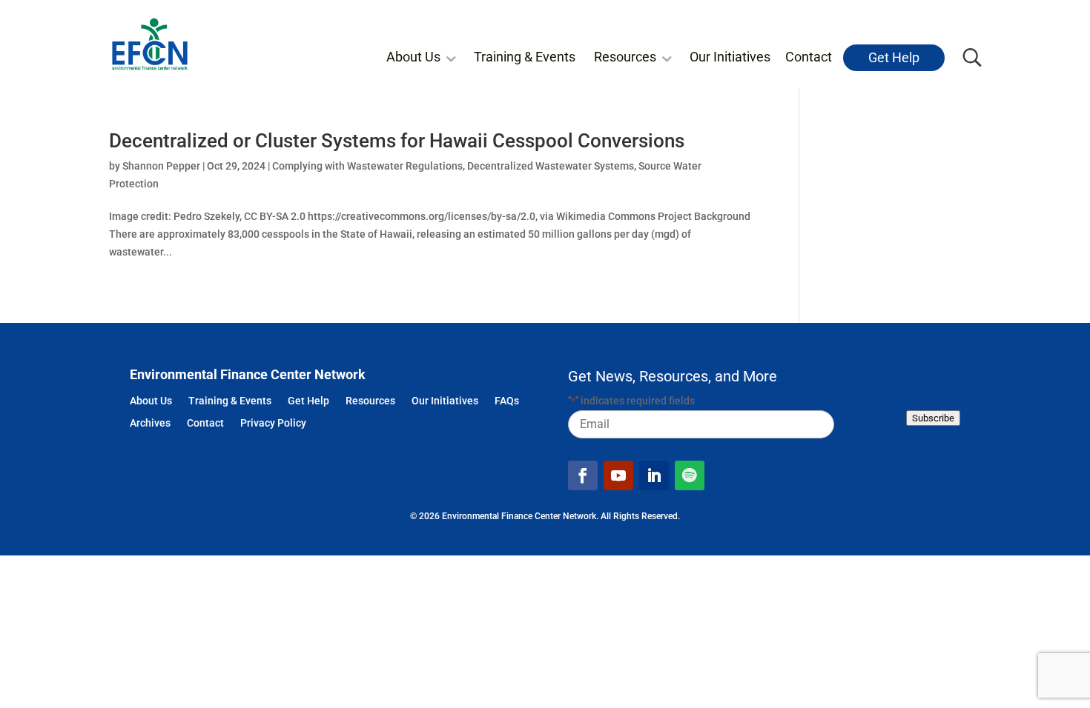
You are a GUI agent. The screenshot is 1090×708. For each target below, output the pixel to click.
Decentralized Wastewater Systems (550, 166)
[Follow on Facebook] (583, 475)
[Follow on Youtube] (618, 475)
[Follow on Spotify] (689, 475)
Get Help (893, 57)
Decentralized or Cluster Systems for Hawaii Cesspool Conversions (396, 140)
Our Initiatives (730, 57)
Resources (625, 57)
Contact (808, 57)
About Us (413, 57)
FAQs (507, 401)
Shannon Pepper (161, 166)
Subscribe (933, 418)
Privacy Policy (273, 424)
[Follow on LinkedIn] (654, 475)
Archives (150, 424)
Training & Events (524, 57)
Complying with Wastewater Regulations (367, 166)
